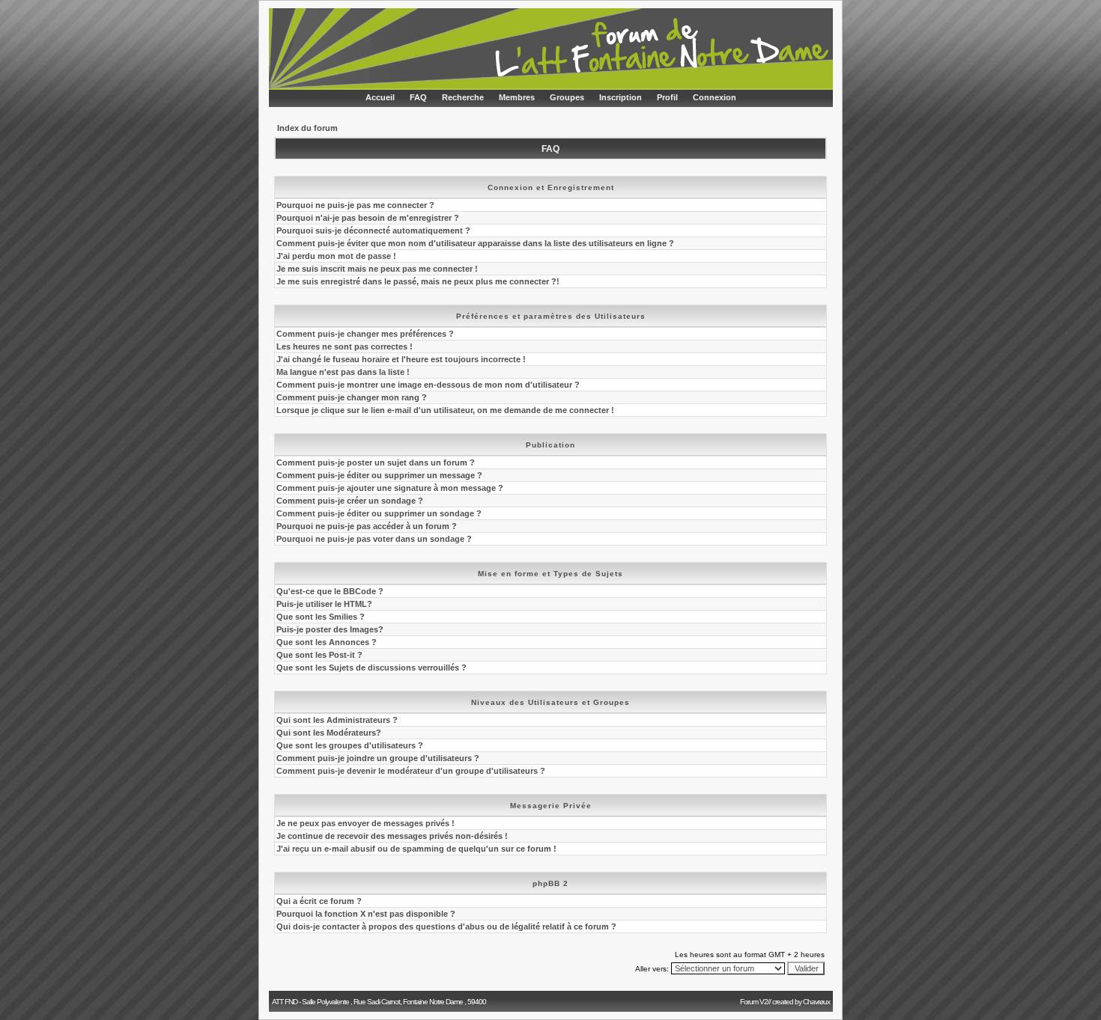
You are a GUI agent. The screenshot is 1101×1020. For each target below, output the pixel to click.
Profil (667, 97)
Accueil (380, 97)
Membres (517, 97)
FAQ (418, 97)
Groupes (567, 97)
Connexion (714, 97)
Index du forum (307, 127)
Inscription (620, 97)
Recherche (463, 97)
